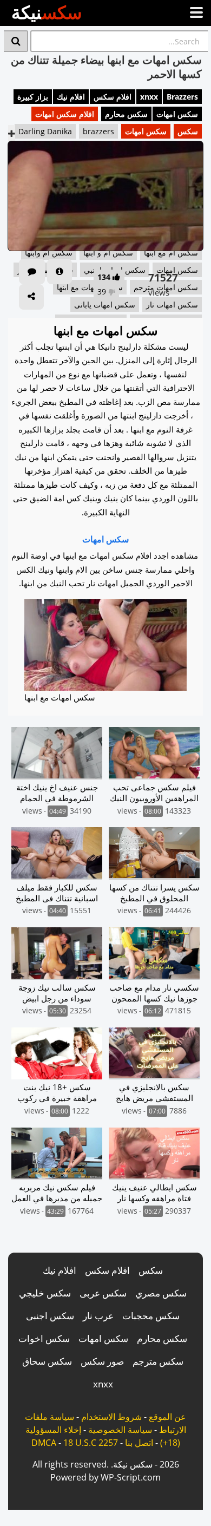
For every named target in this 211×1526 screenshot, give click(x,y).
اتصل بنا (139, 1443)
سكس (187, 131)
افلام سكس (112, 96)
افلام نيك (71, 96)
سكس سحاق (47, 1361)
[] (16, 41)
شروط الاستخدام (111, 1417)
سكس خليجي (45, 1293)
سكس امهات (177, 114)
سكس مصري (161, 1293)
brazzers (98, 131)
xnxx (149, 96)
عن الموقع (167, 1417)
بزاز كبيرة (32, 96)
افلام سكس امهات (64, 114)
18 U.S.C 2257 (90, 1443)
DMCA (43, 1443)
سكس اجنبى (50, 1315)
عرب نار (98, 1315)
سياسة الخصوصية (120, 1430)
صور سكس (102, 1361)
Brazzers (182, 96)
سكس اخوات (44, 1338)
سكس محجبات (151, 1315)
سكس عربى (103, 1293)
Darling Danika (45, 131)
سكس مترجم (158, 1361)
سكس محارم (126, 114)
